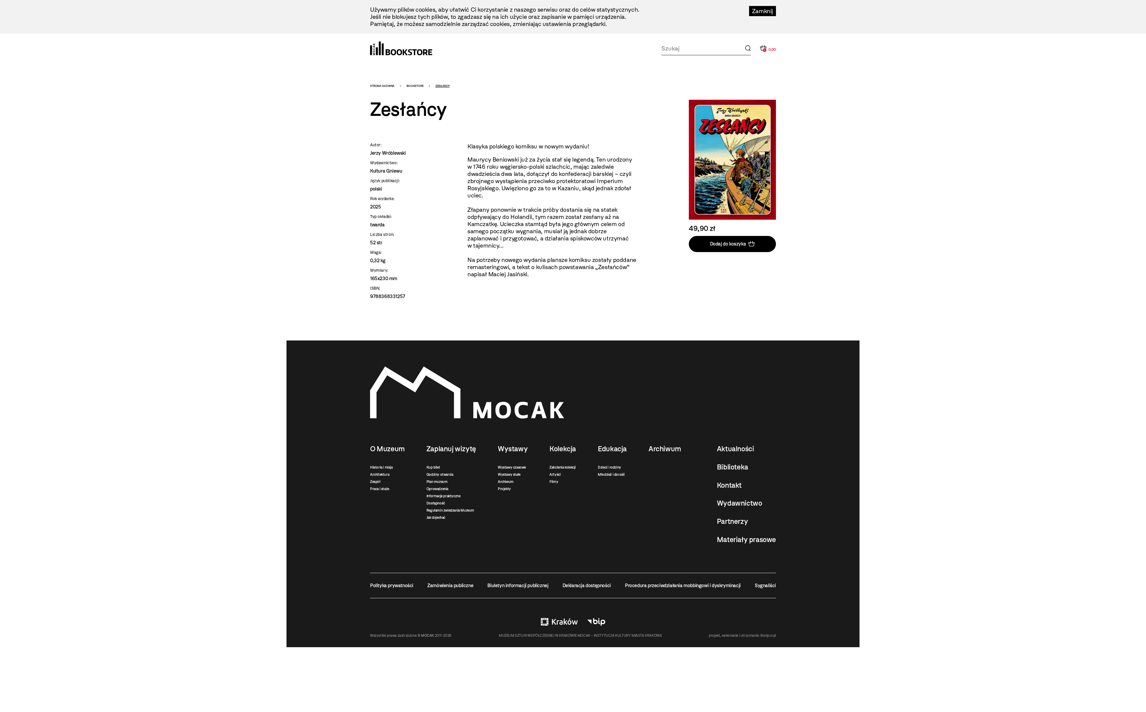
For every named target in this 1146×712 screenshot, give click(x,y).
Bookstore (414, 86)
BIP (596, 621)
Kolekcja (562, 449)
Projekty (504, 489)
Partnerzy (732, 521)
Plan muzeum (437, 482)
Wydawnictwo (739, 503)
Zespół (375, 482)
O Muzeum (387, 449)
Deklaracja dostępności (587, 585)
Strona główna (382, 86)
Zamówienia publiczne (450, 585)
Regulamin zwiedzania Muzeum (450, 510)
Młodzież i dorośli (611, 474)
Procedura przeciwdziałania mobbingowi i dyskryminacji (683, 585)
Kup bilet (433, 467)
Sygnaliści (765, 585)
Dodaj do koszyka (728, 244)
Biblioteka (732, 467)
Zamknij (762, 11)
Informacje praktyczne (443, 496)
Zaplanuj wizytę (451, 449)
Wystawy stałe (509, 474)
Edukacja (612, 449)
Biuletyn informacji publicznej (517, 585)
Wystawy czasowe (512, 467)
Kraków (559, 621)
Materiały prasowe (746, 539)
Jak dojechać (435, 517)
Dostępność (435, 503)
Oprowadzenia (437, 489)
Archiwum (506, 482)
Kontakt (729, 485)
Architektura (379, 474)
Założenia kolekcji (562, 467)
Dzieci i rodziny (609, 467)
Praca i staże (379, 489)
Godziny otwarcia (439, 474)
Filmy (553, 482)
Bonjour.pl (768, 635)
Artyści (554, 474)
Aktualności (735, 449)
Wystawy (513, 449)
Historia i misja (381, 467)
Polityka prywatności (391, 585)
